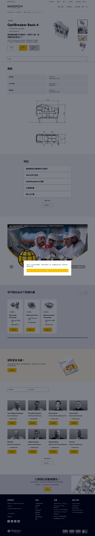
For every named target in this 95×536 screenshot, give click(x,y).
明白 (47, 270)
